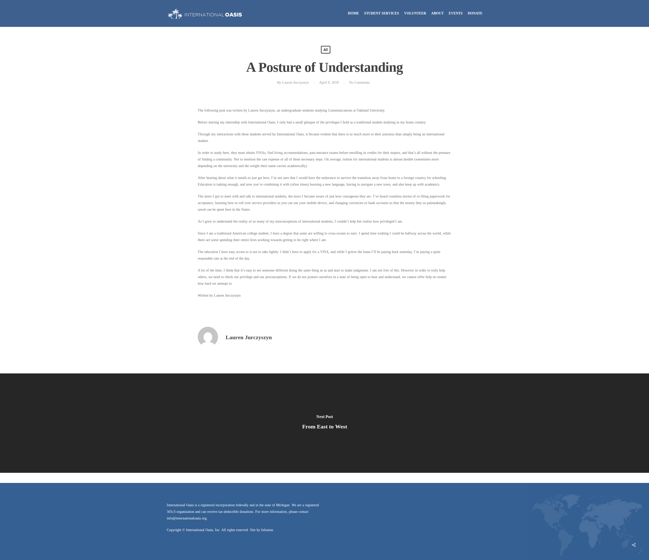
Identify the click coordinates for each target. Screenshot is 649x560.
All (325, 49)
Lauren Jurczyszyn (295, 82)
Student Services (381, 13)
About (437, 13)
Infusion (267, 530)
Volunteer (415, 13)
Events (456, 13)
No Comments (359, 82)
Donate (475, 13)
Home (353, 13)
